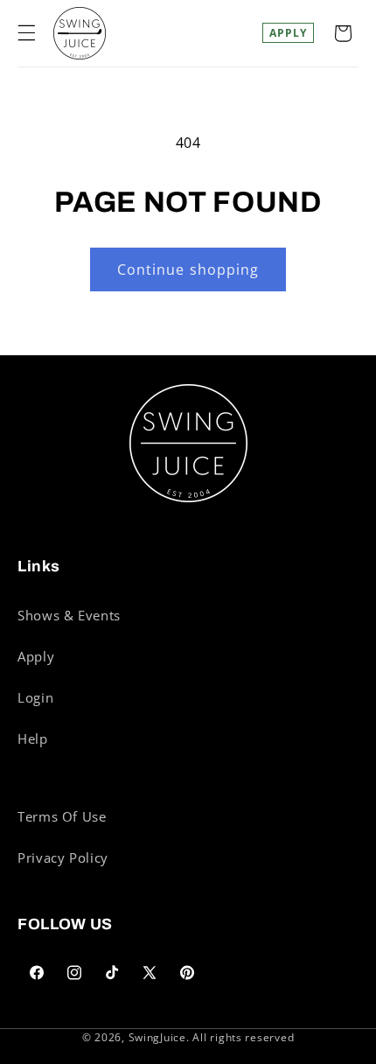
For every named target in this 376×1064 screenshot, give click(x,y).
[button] (26, 33)
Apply (288, 32)
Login (35, 697)
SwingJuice (157, 1037)
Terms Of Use (62, 816)
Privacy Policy (62, 857)
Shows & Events (69, 615)
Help (32, 738)
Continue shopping (188, 269)
